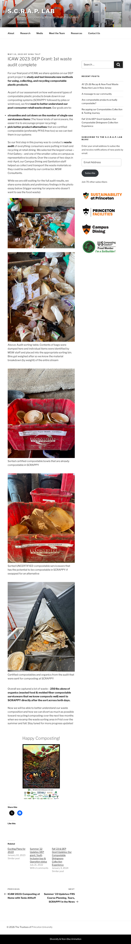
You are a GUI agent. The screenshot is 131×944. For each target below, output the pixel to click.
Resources (76, 33)
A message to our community (97, 93)
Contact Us (94, 33)
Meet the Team (57, 33)
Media (39, 33)
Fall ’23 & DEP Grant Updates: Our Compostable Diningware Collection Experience (100, 122)
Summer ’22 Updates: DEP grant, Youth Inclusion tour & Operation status (38, 855)
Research (25, 33)
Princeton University (42, 927)
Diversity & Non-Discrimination (65, 939)
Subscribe (90, 173)
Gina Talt (34, 54)
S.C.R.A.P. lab (31, 11)
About (11, 33)
